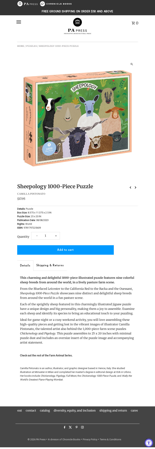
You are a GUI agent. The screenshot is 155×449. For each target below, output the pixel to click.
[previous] (130, 187)
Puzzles (31, 46)
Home (20, 46)
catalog (45, 410)
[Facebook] (64, 428)
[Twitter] (70, 428)
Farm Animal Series (60, 355)
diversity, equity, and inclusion (75, 410)
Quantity (23, 236)
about (18, 410)
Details (25, 265)
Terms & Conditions (110, 439)
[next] (135, 187)
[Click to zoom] (131, 64)
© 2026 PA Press (37, 439)
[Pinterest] (76, 428)
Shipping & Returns (50, 265)
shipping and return (113, 410)
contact (31, 410)
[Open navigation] (38, 22)
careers (136, 410)
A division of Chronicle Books (64, 439)
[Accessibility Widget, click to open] (149, 443)
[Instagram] (82, 428)
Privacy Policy (90, 439)
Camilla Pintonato (31, 193)
